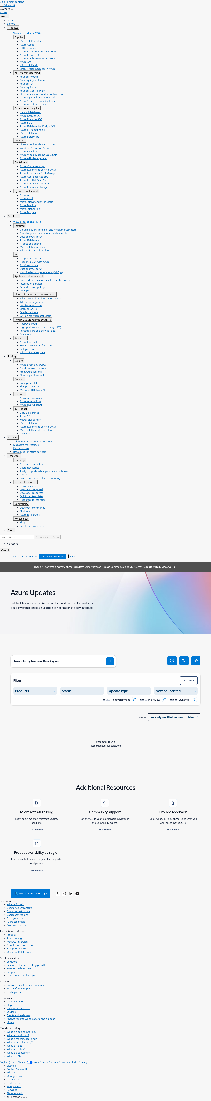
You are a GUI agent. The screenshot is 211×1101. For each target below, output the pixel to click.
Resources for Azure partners (29, 451)
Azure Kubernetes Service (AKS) (38, 51)
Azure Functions (29, 151)
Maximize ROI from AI (32, 390)
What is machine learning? (22, 1038)
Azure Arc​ (25, 61)
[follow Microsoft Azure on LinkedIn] (71, 893)
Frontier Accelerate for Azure (36, 345)
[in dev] (134, 699)
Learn (10, 556)
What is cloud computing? (21, 1031)
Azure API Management (33, 158)
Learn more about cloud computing (40, 478)
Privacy (11, 1072)
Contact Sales (30, 556)
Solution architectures (19, 968)
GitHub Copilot (28, 48)
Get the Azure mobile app (33, 893)
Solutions (13, 216)
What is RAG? (14, 1056)
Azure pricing (14, 938)
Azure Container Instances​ (34, 183)
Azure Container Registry (34, 176)
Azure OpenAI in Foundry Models (39, 97)
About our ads (15, 1093)
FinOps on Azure (29, 349)
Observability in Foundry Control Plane (42, 94)
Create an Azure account (33, 368)
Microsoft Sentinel (30, 208)
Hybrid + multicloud (26, 191)
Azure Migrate (28, 212)
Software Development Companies (33, 441)
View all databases (30, 112)
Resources (20, 338)
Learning (20, 460)
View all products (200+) (27, 33)
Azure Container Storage (34, 187)
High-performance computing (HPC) (40, 327)
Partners (12, 437)
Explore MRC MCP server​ (158, 566)
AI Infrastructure (29, 265)
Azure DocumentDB (31, 119)
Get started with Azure (32, 464)
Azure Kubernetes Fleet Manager (38, 173)
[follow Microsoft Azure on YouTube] (77, 893)
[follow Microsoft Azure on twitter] (58, 893)
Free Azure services (31, 371)
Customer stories (29, 467)
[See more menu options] (1, 9)
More (11, 530)
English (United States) (13, 1062)
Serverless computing (32, 287)
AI (16, 254)
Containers (21, 162)
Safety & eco (14, 1086)
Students (25, 511)
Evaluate (19, 379)
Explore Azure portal (31, 489)
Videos (24, 474)
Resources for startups (32, 499)
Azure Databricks (29, 136)
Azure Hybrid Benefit (31, 404)
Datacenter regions (17, 914)
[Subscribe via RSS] (184, 660)
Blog (22, 522)
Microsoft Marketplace (32, 247)
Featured (20, 225)
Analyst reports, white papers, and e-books (44, 471)
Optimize (20, 394)
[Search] (110, 661)
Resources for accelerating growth (26, 965)
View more (26, 433)
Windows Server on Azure (34, 148)
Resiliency (25, 334)
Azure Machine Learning (33, 104)
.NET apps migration (31, 302)
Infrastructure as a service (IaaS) (38, 330)
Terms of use (14, 1079)
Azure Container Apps (32, 166)
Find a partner (21, 448)
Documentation (28, 486)
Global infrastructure (18, 911)
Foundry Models (29, 76)
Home (10, 20)
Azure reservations (30, 401)
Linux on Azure (28, 308)
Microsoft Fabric (29, 65)
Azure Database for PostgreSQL (38, 58)
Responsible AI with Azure (34, 261)
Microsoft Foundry (30, 41)
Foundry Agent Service (33, 80)
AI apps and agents (30, 243)
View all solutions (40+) (27, 221)
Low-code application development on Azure (45, 280)
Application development (29, 276)
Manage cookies (16, 1076)
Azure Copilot (27, 44)
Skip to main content (12, 1)
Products (13, 27)
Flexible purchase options (34, 375)
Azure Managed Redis (32, 129)
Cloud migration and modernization (35, 294)
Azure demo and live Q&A (21, 975)
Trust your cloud (16, 918)
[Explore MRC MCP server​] (195, 660)
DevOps (24, 290)
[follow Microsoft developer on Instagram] (64, 893)
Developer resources (31, 492)
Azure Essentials (29, 342)
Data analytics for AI (31, 236)
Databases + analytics (27, 108)
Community (21, 503)
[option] (109, 543)
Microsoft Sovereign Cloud (35, 250)
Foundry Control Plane (32, 90)
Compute (20, 140)
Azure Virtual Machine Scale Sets (38, 154)
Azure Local (26, 198)
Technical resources (25, 482)
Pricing (12, 356)
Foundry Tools (28, 87)
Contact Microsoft (17, 1069)
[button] (172, 660)
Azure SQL (26, 122)
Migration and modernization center (40, 298)
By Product (21, 408)
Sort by (142, 717)
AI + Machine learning (27, 72)
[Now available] (194, 699)
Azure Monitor (28, 205)
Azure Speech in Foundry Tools (37, 101)
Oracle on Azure (29, 312)
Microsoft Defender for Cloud (36, 201)
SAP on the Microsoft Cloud (35, 315)
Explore (11, 23)
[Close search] (1, 6)
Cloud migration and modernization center (44, 233)
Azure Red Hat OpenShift (34, 180)
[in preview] (164, 699)
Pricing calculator (29, 383)
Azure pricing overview (33, 364)
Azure (4, 16)
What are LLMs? (16, 1049)
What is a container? (18, 1052)
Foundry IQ (26, 83)
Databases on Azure (31, 305)
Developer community (32, 507)
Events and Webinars (32, 526)
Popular (19, 37)
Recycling (12, 1089)
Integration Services (31, 283)
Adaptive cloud (28, 323)
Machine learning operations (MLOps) (41, 272)
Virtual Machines (29, 412)
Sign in (72, 556)
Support (17, 556)
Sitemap (11, 1065)
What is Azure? (15, 904)
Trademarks (13, 1083)
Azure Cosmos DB (30, 55)
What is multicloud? (18, 1035)
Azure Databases (29, 240)
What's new (21, 518)
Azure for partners (30, 514)
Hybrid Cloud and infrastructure (33, 319)
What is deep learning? (20, 1042)
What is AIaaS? (15, 1045)
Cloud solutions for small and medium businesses (48, 229)
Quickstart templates (31, 496)
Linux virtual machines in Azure (37, 68)
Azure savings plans (31, 397)
